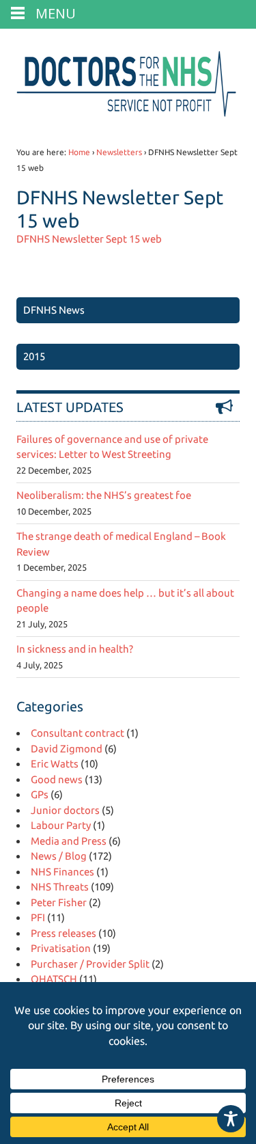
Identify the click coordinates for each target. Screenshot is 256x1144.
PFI (38, 917)
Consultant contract (77, 733)
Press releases (63, 933)
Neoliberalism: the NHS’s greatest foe (103, 495)
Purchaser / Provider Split (90, 964)
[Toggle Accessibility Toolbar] (231, 1119)
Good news (57, 779)
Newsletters (119, 152)
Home (79, 152)
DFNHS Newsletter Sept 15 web (89, 239)
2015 (34, 356)
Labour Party (61, 825)
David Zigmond (66, 748)
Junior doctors (65, 810)
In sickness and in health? (74, 649)
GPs (39, 794)
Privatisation (61, 948)
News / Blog (59, 856)
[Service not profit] (127, 116)
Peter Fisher (59, 902)
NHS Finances (62, 871)
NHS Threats (60, 887)
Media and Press (68, 841)
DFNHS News (54, 310)
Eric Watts (55, 764)
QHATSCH (54, 979)
